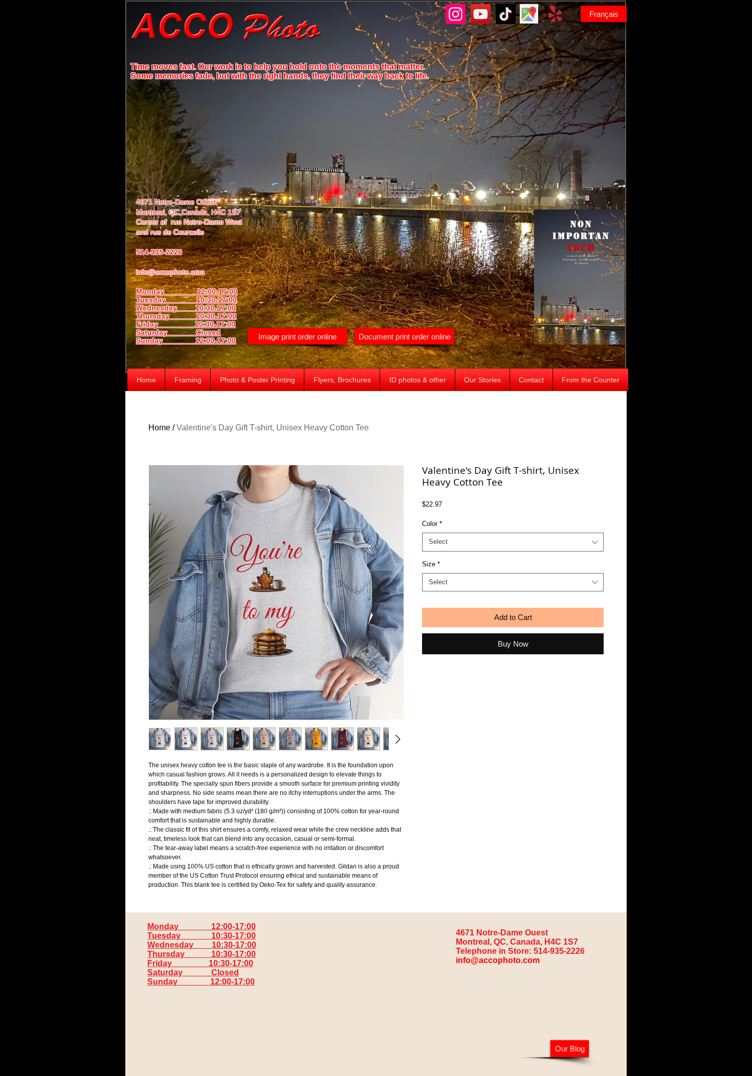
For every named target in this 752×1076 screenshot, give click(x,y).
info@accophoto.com (170, 272)
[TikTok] (506, 14)
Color (432, 524)
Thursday (166, 316)
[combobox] (513, 542)
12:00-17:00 (215, 340)
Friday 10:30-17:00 (185, 324)
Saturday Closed (178, 332)
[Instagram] (456, 14)
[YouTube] (481, 14)
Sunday (165, 340)
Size (431, 564)
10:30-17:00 (216, 316)
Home (159, 427)
